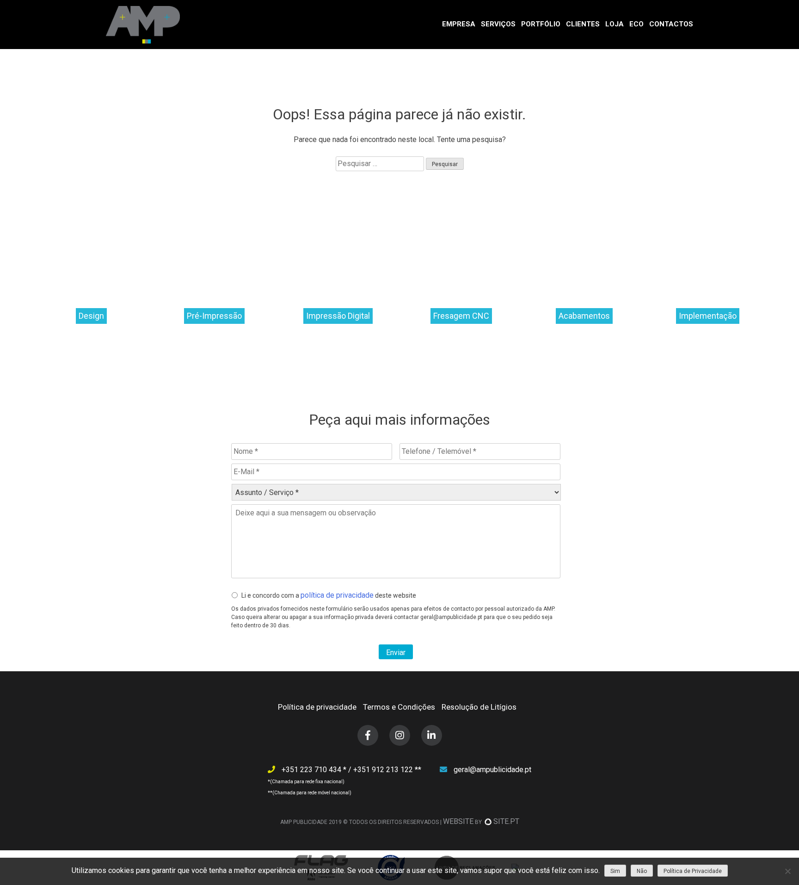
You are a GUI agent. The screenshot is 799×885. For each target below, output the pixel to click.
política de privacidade (337, 595)
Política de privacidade (317, 707)
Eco (636, 24)
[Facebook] (367, 735)
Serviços (498, 24)
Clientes (583, 24)
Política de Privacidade (693, 871)
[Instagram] (399, 735)
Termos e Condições (399, 707)
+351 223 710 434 (312, 769)
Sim (615, 871)
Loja (614, 24)
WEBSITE (458, 821)
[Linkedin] (431, 735)
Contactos (671, 24)
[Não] (787, 871)
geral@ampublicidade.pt (492, 769)
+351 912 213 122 (384, 769)
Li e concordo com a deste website (328, 595)
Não (642, 871)
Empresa (458, 24)
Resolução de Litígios (479, 707)
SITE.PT (506, 821)
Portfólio (540, 24)
